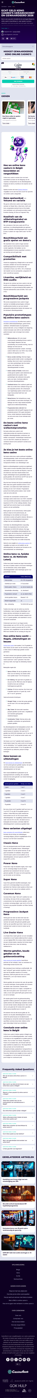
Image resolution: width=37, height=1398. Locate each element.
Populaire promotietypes (11, 321)
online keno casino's (24, 543)
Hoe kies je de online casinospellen (18, 1294)
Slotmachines (18, 1279)
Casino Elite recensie (18, 84)
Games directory (23, 189)
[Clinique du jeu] (12, 1390)
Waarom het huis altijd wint (18, 1291)
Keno (18, 1273)
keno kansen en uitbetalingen (13, 762)
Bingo (18, 1270)
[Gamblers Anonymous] (24, 1390)
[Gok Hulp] (18, 1385)
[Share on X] (3, 38)
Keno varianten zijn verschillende (13, 832)
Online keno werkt (9, 645)
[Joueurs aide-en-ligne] (21, 1380)
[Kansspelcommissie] (5, 1380)
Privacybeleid (18, 1328)
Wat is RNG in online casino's (18, 1300)
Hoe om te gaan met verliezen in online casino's (18, 1303)
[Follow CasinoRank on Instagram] (12, 1359)
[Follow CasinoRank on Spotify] (24, 1359)
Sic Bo (18, 1276)
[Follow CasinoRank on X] (16, 1359)
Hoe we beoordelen (18, 1322)
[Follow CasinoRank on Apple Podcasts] (28, 1359)
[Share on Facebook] (7, 38)
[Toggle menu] (2, 2)
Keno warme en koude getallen (12, 960)
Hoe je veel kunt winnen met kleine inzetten (18, 1297)
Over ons (18, 1315)
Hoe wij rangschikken (18, 1325)
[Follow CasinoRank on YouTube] (20, 1359)
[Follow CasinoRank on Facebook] (8, 1359)
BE (17, 1364)
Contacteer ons (18, 1319)
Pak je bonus (18, 81)
